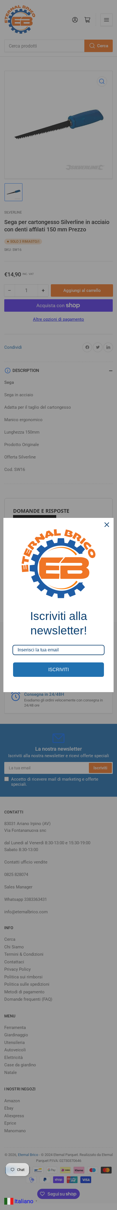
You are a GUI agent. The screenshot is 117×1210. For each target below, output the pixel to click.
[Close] (107, 524)
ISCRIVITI (58, 669)
